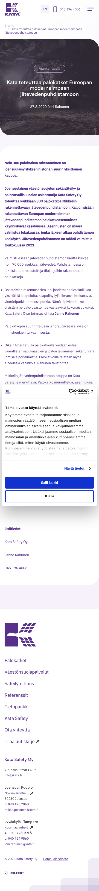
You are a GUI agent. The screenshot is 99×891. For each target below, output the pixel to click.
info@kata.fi (13, 775)
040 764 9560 (18, 838)
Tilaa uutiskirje (20, 741)
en (45, 9)
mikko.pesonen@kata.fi (21, 810)
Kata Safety (16, 718)
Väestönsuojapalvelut (27, 672)
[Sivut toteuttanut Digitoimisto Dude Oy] (14, 874)
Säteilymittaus (19, 683)
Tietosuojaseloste (55, 859)
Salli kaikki (49, 483)
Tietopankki (17, 706)
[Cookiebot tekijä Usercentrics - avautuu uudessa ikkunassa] (73, 392)
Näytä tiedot (74, 469)
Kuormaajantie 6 (16, 827)
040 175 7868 (18, 804)
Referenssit (16, 695)
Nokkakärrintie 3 (17, 793)
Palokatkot (15, 660)
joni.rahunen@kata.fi (19, 844)
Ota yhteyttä (17, 730)
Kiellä (49, 496)
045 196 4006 (70, 9)
